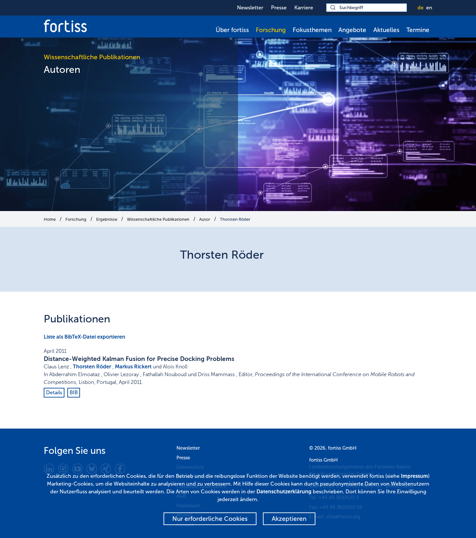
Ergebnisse (106, 219)
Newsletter (250, 8)
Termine (417, 30)
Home (50, 219)
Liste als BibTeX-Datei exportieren (84, 337)
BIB (74, 392)
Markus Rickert (133, 367)
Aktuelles (386, 30)
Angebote (352, 30)
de (420, 8)
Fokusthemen (312, 30)
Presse (279, 8)
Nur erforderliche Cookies (210, 518)
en (429, 8)
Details (54, 392)
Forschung (271, 30)
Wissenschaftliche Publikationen (158, 219)
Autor (204, 219)
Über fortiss (232, 30)
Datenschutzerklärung (284, 491)
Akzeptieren (289, 518)
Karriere (303, 8)
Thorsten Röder (235, 219)
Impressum (414, 476)
